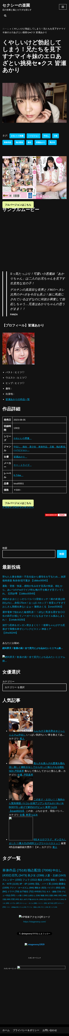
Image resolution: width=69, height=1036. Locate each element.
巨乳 (19, 875)
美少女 (52, 142)
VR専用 (40, 892)
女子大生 (52, 903)
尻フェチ (53, 907)
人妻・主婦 (55, 875)
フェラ (29, 879)
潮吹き (40, 888)
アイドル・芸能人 (33, 907)
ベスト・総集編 (12, 907)
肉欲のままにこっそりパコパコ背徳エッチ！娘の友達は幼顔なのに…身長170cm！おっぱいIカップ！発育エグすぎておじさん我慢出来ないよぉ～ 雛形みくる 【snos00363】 (34, 603)
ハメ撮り (22, 895)
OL (39, 899)
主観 (55, 136)
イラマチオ (58, 899)
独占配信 (19, 142)
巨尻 (15, 899)
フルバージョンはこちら (18, 204)
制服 (45, 895)
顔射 (53, 895)
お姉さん (34, 895)
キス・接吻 (54, 892)
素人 (24, 899)
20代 (62, 895)
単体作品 (7, 142)
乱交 (47, 899)
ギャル (22, 907)
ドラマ (13, 892)
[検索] (5, 15)
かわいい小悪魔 (17, 136)
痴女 (29, 142)
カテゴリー (8, 681)
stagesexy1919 (36, 944)
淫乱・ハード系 (46, 884)
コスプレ (14, 903)
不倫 (32, 899)
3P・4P (26, 884)
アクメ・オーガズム (22, 888)
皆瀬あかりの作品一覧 (18, 399)
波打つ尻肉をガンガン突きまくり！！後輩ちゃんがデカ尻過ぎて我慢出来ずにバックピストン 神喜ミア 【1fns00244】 (33, 629)
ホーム (5, 28)
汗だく (44, 907)
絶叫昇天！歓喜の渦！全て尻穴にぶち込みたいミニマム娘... (32, 648)
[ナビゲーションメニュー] (63, 7)
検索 (4, 548)
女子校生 (27, 892)
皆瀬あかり (40, 142)
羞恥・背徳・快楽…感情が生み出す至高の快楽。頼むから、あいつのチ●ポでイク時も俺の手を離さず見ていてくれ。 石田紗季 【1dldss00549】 (33, 590)
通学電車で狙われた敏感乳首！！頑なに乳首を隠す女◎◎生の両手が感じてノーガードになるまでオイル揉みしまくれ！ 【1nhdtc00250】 (33, 616)
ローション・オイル (28, 903)
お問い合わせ (50, 1030)
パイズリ (53, 888)
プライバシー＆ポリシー (26, 1030)
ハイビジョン (33, 136)
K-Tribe (18, 475)
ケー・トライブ (23, 465)
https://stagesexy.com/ (34, 921)
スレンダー (12, 879)
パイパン (42, 903)
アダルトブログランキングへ (18, 506)
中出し (46, 136)
